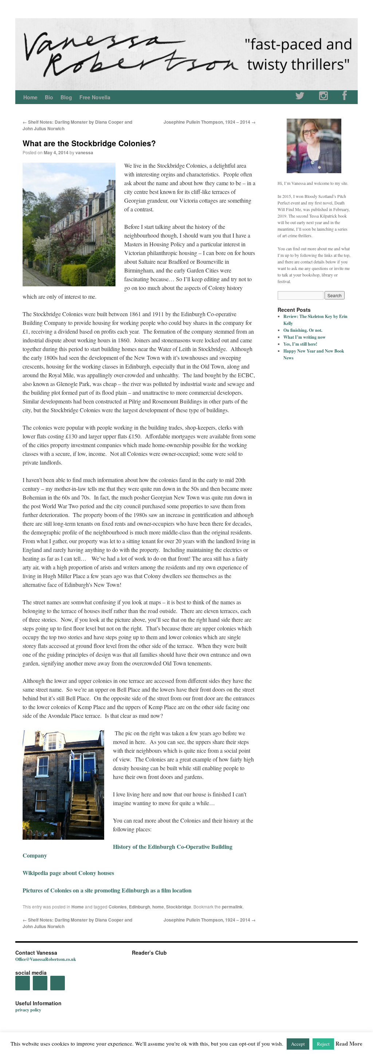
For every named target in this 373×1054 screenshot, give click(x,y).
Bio (49, 97)
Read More (348, 1043)
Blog (66, 97)
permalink (232, 906)
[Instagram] (323, 97)
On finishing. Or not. (302, 330)
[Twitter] (299, 97)
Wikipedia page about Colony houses (68, 872)
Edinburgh (139, 906)
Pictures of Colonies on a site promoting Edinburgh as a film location (107, 890)
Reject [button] (323, 1044)
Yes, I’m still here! (300, 344)
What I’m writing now (304, 337)
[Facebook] (344, 97)
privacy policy (28, 1010)
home (158, 906)
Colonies (118, 906)
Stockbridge (178, 906)
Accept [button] (298, 1044)
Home (30, 97)
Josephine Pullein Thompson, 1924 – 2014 (210, 122)
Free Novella (94, 97)
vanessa (84, 152)
